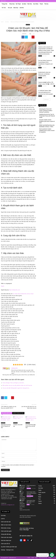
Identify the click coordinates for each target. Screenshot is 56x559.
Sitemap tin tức (10, 550)
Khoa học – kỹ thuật (15, 4)
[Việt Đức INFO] (28, 15)
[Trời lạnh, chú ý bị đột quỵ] (18, 420)
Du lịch (10, 7)
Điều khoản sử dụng (5, 528)
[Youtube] (54, 1)
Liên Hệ (22, 7)
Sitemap (3, 550)
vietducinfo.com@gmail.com (7, 504)
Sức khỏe (35, 4)
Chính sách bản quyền (6, 531)
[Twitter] (49, 1)
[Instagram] (47, 1)
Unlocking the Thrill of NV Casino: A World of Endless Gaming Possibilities (45, 110)
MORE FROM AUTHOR (18, 413)
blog (36, 557)
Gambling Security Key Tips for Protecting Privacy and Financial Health (47, 116)
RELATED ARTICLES (6, 413)
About (33, 557)
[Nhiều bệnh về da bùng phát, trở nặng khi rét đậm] (6, 420)
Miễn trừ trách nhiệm (6, 525)
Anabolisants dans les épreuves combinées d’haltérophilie (44, 73)
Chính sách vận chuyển (6, 537)
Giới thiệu (3, 515)
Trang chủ (4, 4)
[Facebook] (44, 1)
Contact (49, 557)
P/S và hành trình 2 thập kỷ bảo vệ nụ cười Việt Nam (31, 426)
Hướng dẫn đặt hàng (6, 534)
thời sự (46, 4)
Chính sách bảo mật (5, 521)
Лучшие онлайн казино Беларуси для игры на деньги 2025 (47, 121)
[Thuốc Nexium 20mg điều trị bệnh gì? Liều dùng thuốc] (23, 504)
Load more (46, 99)
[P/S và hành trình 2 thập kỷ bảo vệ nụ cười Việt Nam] (31, 420)
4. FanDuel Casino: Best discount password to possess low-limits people (45, 92)
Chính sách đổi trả (5, 543)
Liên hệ (3, 518)
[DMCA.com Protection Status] (25, 524)
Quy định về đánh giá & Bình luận (9, 546)
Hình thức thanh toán (6, 540)
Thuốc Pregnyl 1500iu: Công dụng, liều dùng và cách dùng (31, 493)
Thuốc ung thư (30, 496)
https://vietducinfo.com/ (14, 289)
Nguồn (2, 286)
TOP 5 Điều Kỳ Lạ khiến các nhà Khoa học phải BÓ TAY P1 (8, 407)
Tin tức (4, 7)
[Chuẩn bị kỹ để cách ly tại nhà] (23, 488)
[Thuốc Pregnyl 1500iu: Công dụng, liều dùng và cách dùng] (23, 495)
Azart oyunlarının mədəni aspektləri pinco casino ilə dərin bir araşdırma (47, 130)
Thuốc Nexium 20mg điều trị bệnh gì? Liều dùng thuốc (31, 502)
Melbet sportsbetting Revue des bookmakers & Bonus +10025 (47, 125)
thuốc (41, 4)
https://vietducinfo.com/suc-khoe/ (25, 293)
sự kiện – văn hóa (27, 4)
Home (2, 21)
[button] (53, 4)
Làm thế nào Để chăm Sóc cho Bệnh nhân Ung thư (28, 407)
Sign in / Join (3, 1)
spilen (40, 67)
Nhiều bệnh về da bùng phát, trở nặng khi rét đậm (6, 426)
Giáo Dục (15, 7)
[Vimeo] (51, 1)
